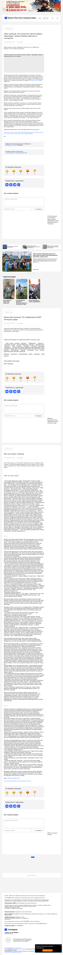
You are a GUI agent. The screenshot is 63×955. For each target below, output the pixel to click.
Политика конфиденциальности (13, 952)
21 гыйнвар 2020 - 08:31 (9, 457)
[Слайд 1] (28, 273)
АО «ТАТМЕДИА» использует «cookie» (15, 949)
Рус (40, 18)
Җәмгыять (8, 28)
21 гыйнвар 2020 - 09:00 (9, 41)
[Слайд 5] (34, 273)
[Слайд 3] (31, 273)
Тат (47, 18)
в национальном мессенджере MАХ (16, 152)
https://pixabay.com (14, 778)
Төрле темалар (31, 875)
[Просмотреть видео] (9, 289)
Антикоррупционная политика (13, 948)
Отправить (38, 209)
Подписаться (47, 950)
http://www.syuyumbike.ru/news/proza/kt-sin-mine (17, 781)
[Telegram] (14, 184)
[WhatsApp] (18, 184)
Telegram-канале (11, 145)
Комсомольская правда (35, 80)
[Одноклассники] (10, 184)
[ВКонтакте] (6, 184)
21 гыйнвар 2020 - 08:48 (9, 323)
